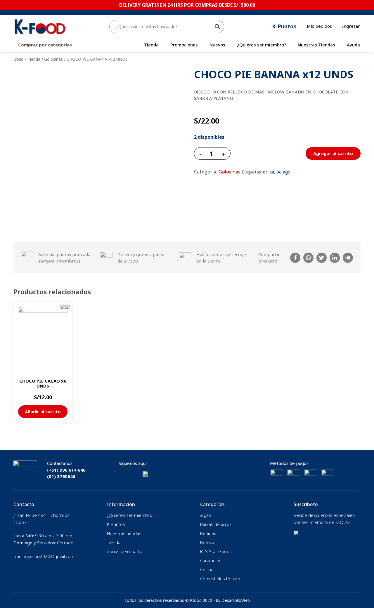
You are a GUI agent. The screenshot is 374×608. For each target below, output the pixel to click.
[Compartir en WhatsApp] (308, 258)
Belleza (207, 542)
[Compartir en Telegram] (348, 258)
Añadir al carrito (43, 411)
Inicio (18, 59)
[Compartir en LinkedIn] (335, 258)
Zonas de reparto (124, 551)
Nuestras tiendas (124, 533)
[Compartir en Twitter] (321, 258)
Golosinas (53, 59)
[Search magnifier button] (217, 26)
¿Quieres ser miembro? (261, 45)
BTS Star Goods (216, 551)
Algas (205, 515)
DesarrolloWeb (235, 600)
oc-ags (283, 172)
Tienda (151, 45)
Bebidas (208, 533)
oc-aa (268, 172)
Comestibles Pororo (220, 578)
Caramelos (210, 560)
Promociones (184, 45)
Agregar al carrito (333, 153)
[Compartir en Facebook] (295, 258)
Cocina (206, 569)
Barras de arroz (215, 524)
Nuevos (217, 45)
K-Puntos (116, 524)
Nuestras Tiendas (316, 45)
